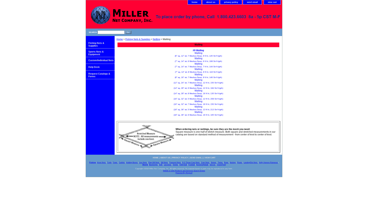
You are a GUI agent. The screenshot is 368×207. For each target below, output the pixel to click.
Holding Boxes (132, 162)
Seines (214, 162)
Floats (240, 162)
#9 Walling (198, 50)
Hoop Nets (101, 162)
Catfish (122, 162)
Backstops (153, 165)
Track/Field (221, 165)
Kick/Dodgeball (202, 165)
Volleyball (183, 165)
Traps (115, 162)
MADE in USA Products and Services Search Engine (184, 171)
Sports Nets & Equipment (96, 53)
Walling (198, 54)
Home (120, 39)
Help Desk (94, 67)
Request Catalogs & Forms (99, 75)
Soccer (213, 165)
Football (191, 165)
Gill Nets (164, 162)
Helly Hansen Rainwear (268, 162)
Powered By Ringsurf (184, 173)
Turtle (109, 162)
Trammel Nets (175, 162)
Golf (161, 165)
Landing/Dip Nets (251, 162)
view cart (272, 2)
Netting (156, 39)
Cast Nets (205, 162)
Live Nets (143, 162)
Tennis (175, 165)
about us (210, 2)
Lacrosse (168, 165)
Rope (226, 162)
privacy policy (231, 2)
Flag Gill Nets (154, 162)
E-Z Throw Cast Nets (191, 162)
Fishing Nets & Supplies (137, 39)
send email (252, 2)
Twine (220, 162)
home (194, 2)
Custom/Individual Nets (101, 60)
